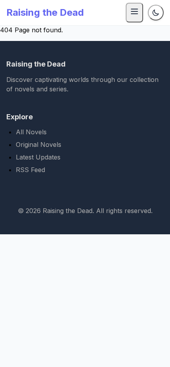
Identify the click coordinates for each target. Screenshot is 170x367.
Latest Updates (38, 157)
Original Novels (38, 144)
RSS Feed (30, 170)
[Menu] (134, 12)
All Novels (31, 132)
